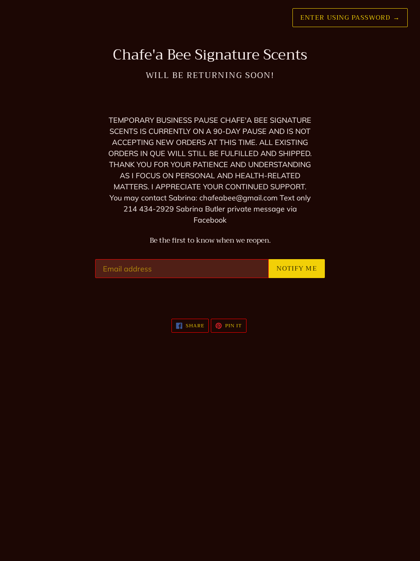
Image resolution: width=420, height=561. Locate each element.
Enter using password (350, 17)
